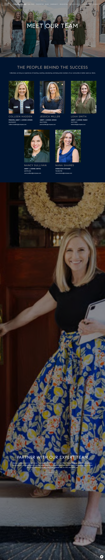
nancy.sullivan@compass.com (32, 173)
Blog (47, 4)
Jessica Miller (50, 116)
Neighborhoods (74, 4)
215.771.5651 (74, 122)
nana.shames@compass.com (63, 173)
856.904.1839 (12, 122)
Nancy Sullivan (35, 165)
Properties (40, 4)
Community (54, 4)
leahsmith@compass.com (78, 124)
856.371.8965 (43, 122)
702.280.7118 (58, 171)
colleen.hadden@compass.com (17, 124)
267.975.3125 (27, 171)
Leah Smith (79, 116)
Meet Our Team (29, 4)
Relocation (64, 4)
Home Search (86, 4)
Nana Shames (64, 165)
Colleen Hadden (20, 116)
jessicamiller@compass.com (48, 124)
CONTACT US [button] (53, 472)
